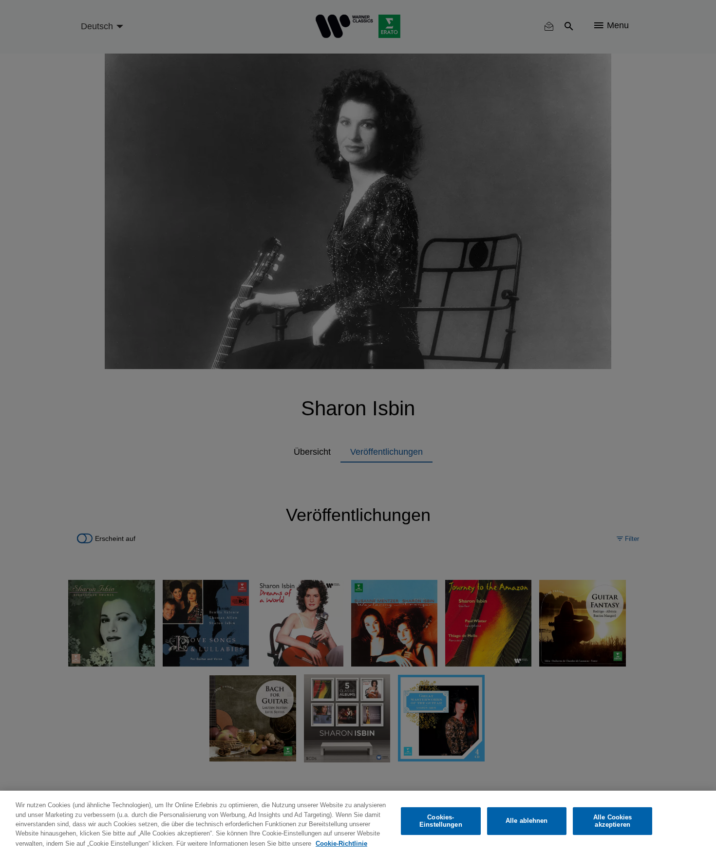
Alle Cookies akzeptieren (612, 821)
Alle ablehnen (527, 821)
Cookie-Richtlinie (341, 843)
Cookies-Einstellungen (440, 821)
